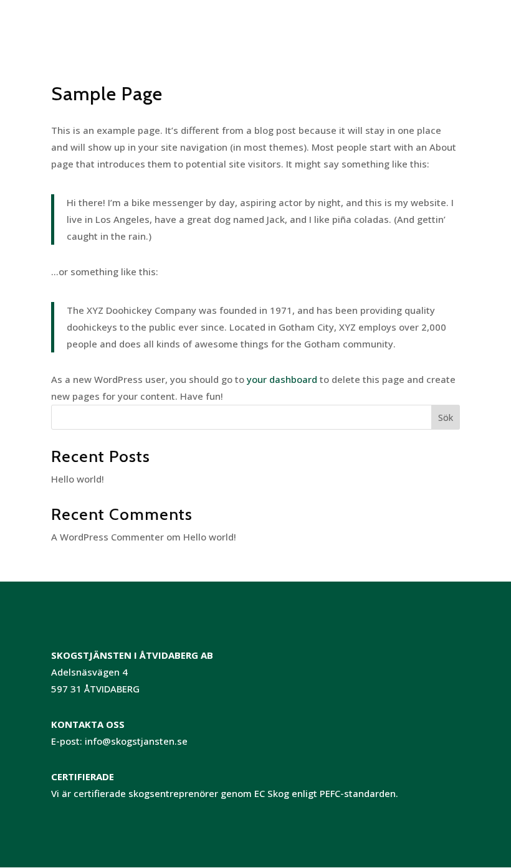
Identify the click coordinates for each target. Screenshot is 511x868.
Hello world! (77, 479)
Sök (445, 417)
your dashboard (282, 379)
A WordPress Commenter (107, 537)
